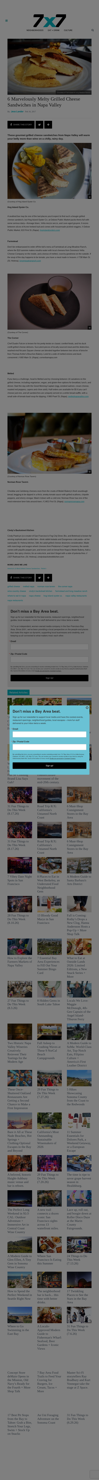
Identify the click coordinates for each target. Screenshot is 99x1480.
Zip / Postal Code (21, 742)
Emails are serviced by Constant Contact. (63, 758)
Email (15, 729)
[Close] (87, 707)
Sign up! (49, 765)
